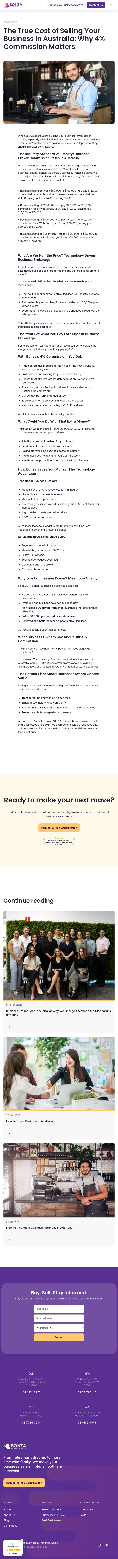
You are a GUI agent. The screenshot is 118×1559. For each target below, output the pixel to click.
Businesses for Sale (53, 1514)
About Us (9, 1514)
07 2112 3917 (31, 1392)
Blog (6, 1520)
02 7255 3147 (87, 1392)
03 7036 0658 (31, 1422)
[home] (13, 5)
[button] (111, 5)
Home (7, 1509)
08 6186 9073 (87, 1422)
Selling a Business (52, 1509)
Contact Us (86, 1509)
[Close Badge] (21, 1540)
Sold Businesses (51, 1520)
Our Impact (10, 1525)
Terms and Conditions (34, 1546)
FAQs (83, 1514)
